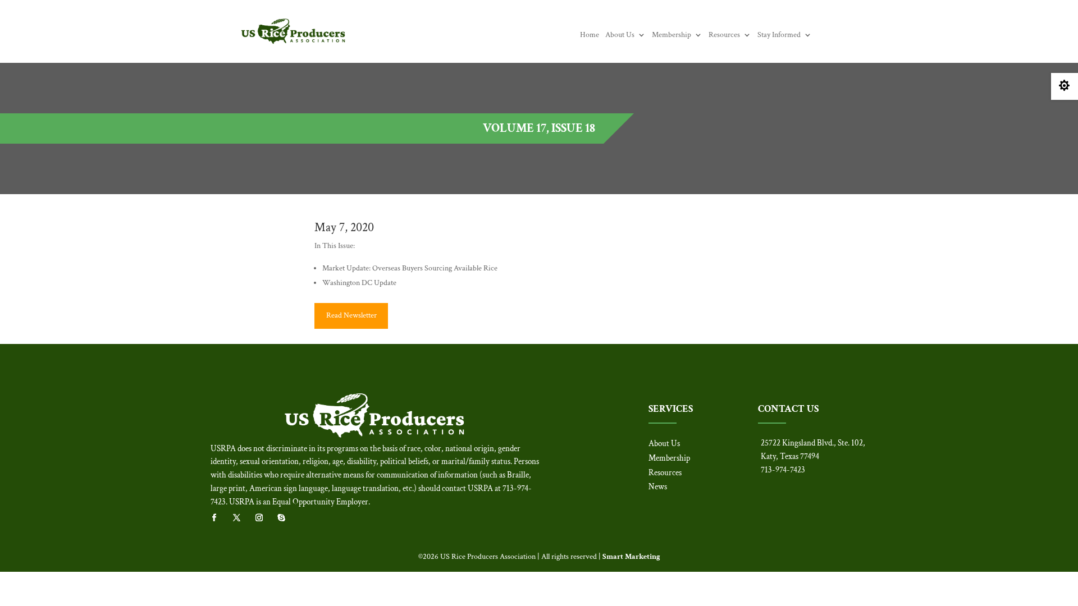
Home (589, 35)
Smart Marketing (631, 557)
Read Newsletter (351, 315)
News (657, 486)
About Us (619, 35)
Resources (724, 35)
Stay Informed (779, 35)
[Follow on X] (242, 518)
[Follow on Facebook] (220, 518)
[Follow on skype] (287, 518)
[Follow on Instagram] (264, 518)
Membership (671, 35)
